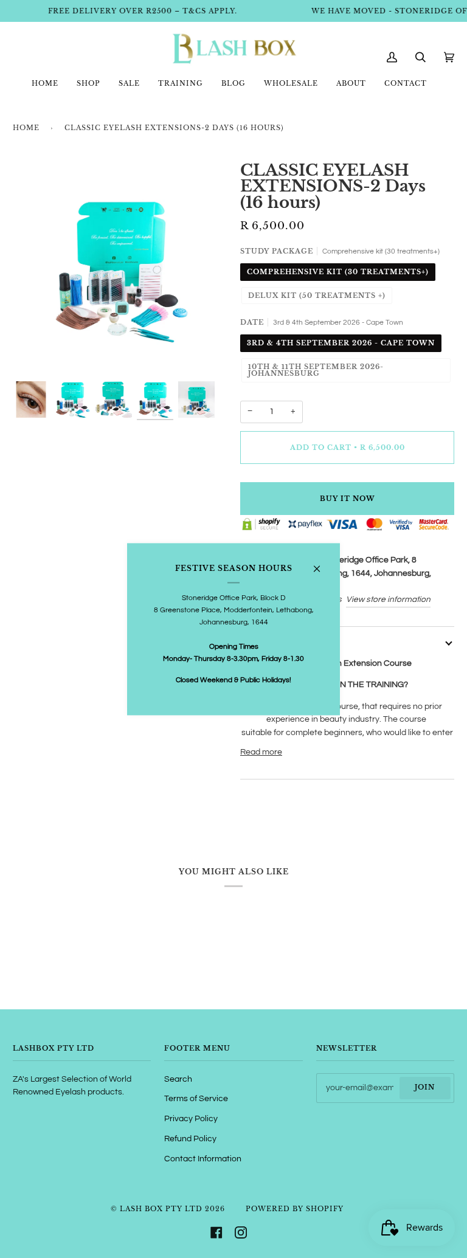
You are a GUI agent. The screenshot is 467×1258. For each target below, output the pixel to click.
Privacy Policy (191, 1119)
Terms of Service (196, 1098)
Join (425, 1087)
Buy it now (347, 498)
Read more (261, 752)
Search (178, 1079)
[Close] (322, 564)
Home (26, 127)
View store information (388, 599)
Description (271, 642)
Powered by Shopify (295, 1208)
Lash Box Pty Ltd (161, 1208)
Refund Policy (190, 1139)
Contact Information (202, 1159)
